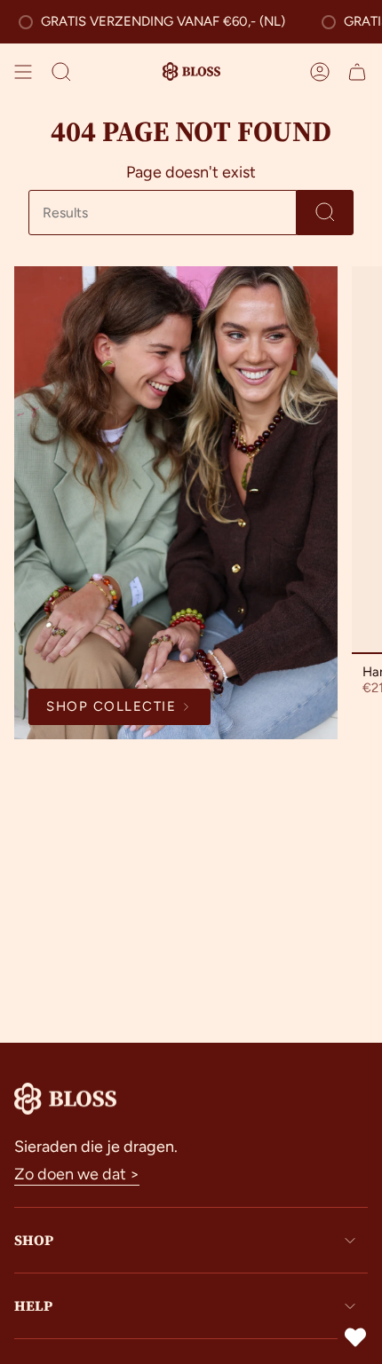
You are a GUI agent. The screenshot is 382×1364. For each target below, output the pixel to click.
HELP (33, 1305)
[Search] (325, 212)
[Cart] (357, 71)
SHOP (33, 1240)
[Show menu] (23, 71)
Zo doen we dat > (76, 1174)
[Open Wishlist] (355, 1337)
